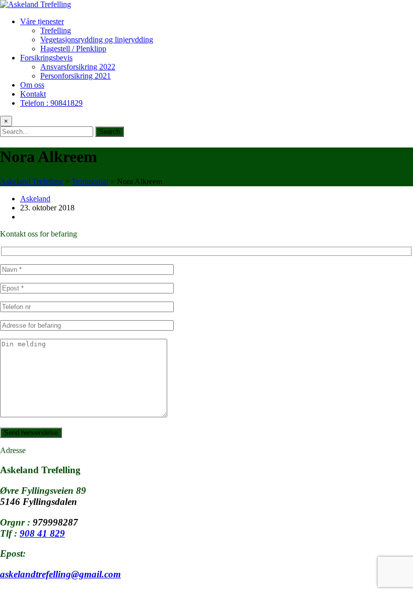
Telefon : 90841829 (51, 103)
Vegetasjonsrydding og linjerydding (96, 39)
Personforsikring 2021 (75, 75)
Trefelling (55, 30)
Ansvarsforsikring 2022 (77, 66)
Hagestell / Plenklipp (73, 48)
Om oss (32, 85)
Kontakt (33, 94)
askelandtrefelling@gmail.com (60, 574)
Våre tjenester (42, 21)
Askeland (35, 198)
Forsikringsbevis (46, 57)
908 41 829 (42, 533)
